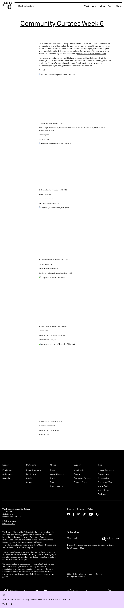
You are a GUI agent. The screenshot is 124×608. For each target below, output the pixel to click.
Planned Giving (80, 482)
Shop (102, 6)
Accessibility (103, 478)
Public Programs (33, 470)
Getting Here (103, 474)
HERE (69, 599)
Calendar (6, 478)
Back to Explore (26, 6)
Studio (29, 478)
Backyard (102, 494)
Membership (79, 470)
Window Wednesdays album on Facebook (66, 63)
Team (52, 482)
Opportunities (56, 486)
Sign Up (108, 539)
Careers (70, 509)
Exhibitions (7, 470)
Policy (90, 509)
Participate (31, 465)
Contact (81, 509)
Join (94, 6)
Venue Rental (103, 490)
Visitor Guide (103, 486)
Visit (86, 6)
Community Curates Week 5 (62, 23)
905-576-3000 (8, 524)
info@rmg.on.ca (9, 521)
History (53, 478)
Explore (6, 465)
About (53, 465)
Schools (29, 482)
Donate (77, 474)
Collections (7, 474)
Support (77, 465)
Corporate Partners (82, 478)
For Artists (31, 474)
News (52, 470)
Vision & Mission (57, 474)
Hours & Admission (106, 470)
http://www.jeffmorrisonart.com (91, 53)
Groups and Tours (105, 482)
